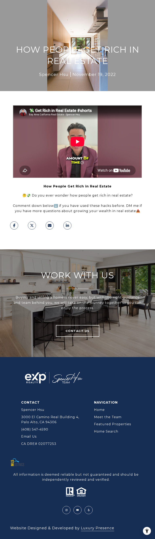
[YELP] (89, 510)
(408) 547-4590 (34, 429)
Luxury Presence (97, 528)
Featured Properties (112, 424)
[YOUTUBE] (77, 510)
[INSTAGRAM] (66, 510)
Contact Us (78, 331)
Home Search (106, 431)
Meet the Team (107, 417)
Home (99, 410)
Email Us (29, 436)
